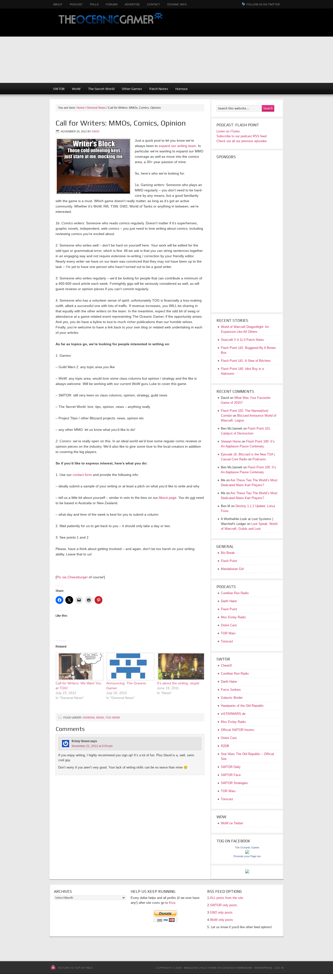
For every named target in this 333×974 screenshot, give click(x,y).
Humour (182, 89)
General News (93, 717)
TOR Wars (228, 633)
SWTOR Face (231, 775)
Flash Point (229, 561)
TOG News (112, 717)
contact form (82, 475)
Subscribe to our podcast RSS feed (241, 136)
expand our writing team (177, 146)
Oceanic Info (177, 4)
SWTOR (59, 89)
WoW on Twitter (232, 823)
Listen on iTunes (228, 131)
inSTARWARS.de (233, 714)
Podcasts (259, 459)
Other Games (132, 89)
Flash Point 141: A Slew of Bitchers (246, 361)
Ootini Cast (229, 625)
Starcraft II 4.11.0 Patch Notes (242, 340)
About (57, 4)
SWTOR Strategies (234, 783)
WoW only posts (221, 920)
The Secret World (101, 89)
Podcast (76, 4)
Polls (94, 4)
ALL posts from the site (226, 898)
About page (167, 498)
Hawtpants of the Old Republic (242, 706)
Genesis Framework (237, 967)
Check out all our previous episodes (241, 141)
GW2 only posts (221, 912)
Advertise (132, 4)
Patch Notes (158, 89)
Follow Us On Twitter (263, 4)
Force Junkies (231, 689)
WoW (76, 89)
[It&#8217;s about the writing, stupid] (180, 666)
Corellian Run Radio (235, 593)
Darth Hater (229, 601)
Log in (279, 967)
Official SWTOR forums (237, 730)
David (95, 131)
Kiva (172, 903)
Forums (112, 4)
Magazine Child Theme (200, 967)
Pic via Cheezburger (72, 577)
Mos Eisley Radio (233, 617)
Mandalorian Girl (232, 569)
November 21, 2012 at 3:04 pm (92, 746)
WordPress (263, 967)
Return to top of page (75, 967)
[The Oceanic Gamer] (247, 853)
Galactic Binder (232, 697)
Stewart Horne (231, 441)
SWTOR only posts (223, 905)
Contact (153, 4)
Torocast (227, 641)
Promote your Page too (247, 856)
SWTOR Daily (231, 767)
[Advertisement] (251, 49)
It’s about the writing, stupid (178, 683)
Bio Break (228, 553)
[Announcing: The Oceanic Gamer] (129, 666)
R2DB (225, 746)
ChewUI (226, 665)
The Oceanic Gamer (109, 23)
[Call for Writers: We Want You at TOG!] (78, 666)
